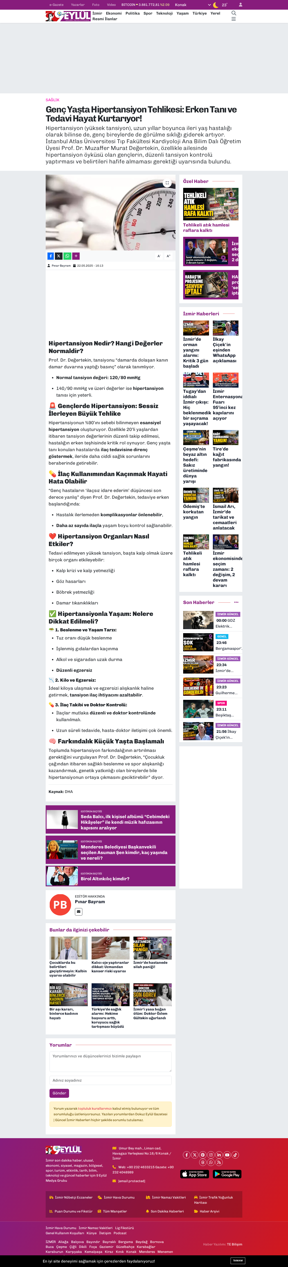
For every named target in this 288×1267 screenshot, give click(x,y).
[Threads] (203, 1162)
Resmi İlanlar (104, 19)
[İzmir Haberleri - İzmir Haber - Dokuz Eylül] (68, 16)
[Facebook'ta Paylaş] (50, 256)
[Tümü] (236, 602)
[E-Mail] (78, 912)
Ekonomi (114, 13)
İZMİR (51, 1242)
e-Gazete (56, 5)
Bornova (157, 1242)
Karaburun (54, 1252)
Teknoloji (164, 13)
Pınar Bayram (61, 265)
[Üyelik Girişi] (238, 5)
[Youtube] (227, 1155)
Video (111, 5)
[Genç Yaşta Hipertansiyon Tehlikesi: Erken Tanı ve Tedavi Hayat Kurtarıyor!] (111, 212)
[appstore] (194, 1174)
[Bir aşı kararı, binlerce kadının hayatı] (69, 994)
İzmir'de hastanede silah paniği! (150, 964)
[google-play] (227, 1174)
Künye (92, 1233)
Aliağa (63, 1242)
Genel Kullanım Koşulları (65, 1233)
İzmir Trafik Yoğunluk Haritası (213, 1199)
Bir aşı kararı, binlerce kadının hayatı (64, 1013)
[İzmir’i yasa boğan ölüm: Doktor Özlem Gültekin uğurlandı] (152, 994)
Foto (95, 5)
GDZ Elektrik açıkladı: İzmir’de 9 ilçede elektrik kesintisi (225, 623)
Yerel (215, 13)
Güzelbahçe (125, 1247)
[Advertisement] (144, 58)
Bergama (125, 1242)
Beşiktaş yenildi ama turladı (226, 712)
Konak (131, 1252)
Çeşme (61, 1247)
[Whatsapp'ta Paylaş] (67, 256)
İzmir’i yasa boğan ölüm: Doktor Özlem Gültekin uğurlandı (150, 1013)
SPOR (221, 703)
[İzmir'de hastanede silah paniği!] (152, 947)
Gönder (59, 1093)
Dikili (83, 1247)
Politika (133, 13)
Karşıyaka (74, 1252)
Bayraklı (109, 1242)
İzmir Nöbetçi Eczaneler (73, 1197)
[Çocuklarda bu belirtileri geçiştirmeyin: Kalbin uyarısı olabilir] (69, 947)
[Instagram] (211, 1155)
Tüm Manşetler (115, 1211)
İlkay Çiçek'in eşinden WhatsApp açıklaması (226, 734)
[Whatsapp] (211, 1162)
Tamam (238, 1260)
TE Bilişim (234, 1244)
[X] (194, 1155)
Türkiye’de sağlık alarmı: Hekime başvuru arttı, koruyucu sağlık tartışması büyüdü (108, 1018)
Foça (93, 1247)
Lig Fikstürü (124, 1228)
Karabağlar (146, 1247)
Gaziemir (106, 1247)
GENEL (222, 636)
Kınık (120, 1252)
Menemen (165, 1252)
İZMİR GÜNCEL (227, 614)
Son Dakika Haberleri (167, 1211)
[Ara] (234, 13)
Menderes (147, 1252)
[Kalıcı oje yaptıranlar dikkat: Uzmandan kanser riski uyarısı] (111, 947)
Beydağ (142, 1242)
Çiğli (73, 1247)
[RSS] (219, 1162)
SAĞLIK (52, 100)
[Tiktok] (235, 1155)
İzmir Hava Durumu (119, 1197)
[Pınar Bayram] (60, 904)
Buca (50, 1247)
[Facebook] (186, 1155)
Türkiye (200, 13)
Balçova (77, 1242)
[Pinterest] (203, 1155)
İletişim (105, 1233)
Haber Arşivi (209, 1211)
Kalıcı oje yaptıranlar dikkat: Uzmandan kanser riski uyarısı (110, 966)
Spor (148, 13)
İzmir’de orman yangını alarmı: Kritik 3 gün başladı (228, 668)
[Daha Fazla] (76, 256)
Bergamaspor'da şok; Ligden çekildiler (231, 645)
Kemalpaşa (93, 1252)
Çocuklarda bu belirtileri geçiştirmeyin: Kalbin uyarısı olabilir (68, 969)
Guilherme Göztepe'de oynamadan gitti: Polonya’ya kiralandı (226, 690)
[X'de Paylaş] (59, 256)
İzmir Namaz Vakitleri (169, 1197)
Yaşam (183, 13)
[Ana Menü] (234, 19)
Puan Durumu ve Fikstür (73, 1211)
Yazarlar (78, 5)
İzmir (97, 13)
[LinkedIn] (219, 1155)
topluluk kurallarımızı (95, 1109)
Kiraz (109, 1252)
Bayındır (93, 1242)
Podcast (120, 1233)
